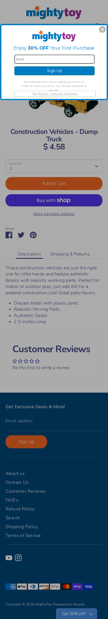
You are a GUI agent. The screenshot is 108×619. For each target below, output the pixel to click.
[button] (102, 29)
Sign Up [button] (54, 70)
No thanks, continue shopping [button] (55, 93)
